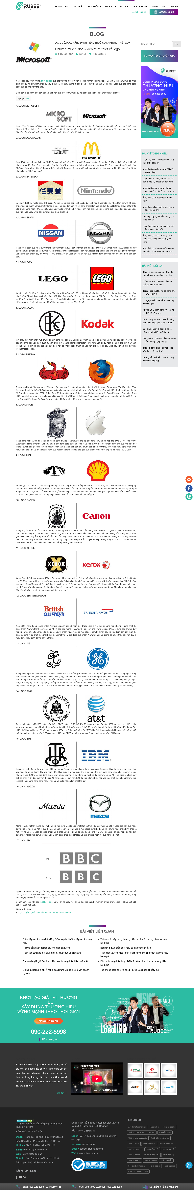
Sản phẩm (94, 6)
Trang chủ (61, 6)
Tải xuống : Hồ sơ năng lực (163, 1187)
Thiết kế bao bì (169, 1127)
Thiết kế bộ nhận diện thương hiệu (141, 1132)
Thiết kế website (149, 1144)
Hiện (27, 99)
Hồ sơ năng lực (50, 1039)
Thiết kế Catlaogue (135, 1149)
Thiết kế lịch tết (152, 1149)
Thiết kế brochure (166, 1144)
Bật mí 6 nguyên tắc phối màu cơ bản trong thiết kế (125, 948)
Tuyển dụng (158, 6)
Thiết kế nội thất (168, 1149)
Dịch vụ (110, 6)
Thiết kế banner (165, 1132)
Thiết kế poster (134, 1155)
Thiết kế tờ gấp (168, 1155)
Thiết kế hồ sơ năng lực (160, 1138)
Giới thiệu (78, 6)
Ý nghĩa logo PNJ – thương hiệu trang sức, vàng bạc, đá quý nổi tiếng (157, 238)
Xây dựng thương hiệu (137, 1127)
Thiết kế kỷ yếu (166, 1160)
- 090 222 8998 (114, 1186)
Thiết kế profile (169, 1166)
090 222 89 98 (166, 12)
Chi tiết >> (62, 1093)
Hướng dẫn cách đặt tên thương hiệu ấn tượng (46, 948)
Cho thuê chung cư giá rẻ (138, 1171)
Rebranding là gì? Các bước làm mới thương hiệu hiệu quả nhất (55, 961)
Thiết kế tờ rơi (133, 1144)
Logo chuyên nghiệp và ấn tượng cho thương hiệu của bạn (44, 912)
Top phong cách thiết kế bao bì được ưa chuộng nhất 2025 (130, 970)
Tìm (177, 44)
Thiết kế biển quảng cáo (137, 1138)
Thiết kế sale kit (134, 1160)
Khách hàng (140, 6)
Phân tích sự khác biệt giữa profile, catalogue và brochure (52, 953)
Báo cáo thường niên (136, 1166)
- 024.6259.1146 (52, 1186)
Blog (123, 6)
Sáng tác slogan (150, 1160)
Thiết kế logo (155, 1127)
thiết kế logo (46, 81)
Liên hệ (174, 6)
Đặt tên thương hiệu (151, 1155)
